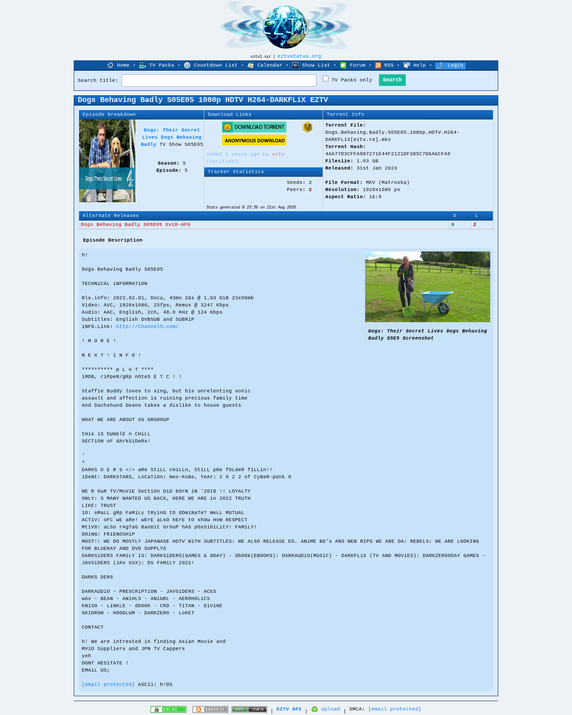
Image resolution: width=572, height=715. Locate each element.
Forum (358, 65)
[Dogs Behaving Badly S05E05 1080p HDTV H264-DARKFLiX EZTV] (427, 320)
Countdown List (216, 65)
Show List (316, 65)
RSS (389, 65)
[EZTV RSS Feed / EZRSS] (210, 711)
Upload (330, 709)
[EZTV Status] (249, 711)
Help (419, 65)
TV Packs (161, 65)
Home (123, 65)
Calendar (269, 65)
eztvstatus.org (299, 56)
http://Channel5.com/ (147, 326)
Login (455, 65)
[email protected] (108, 684)
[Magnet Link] (307, 131)
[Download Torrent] (254, 131)
